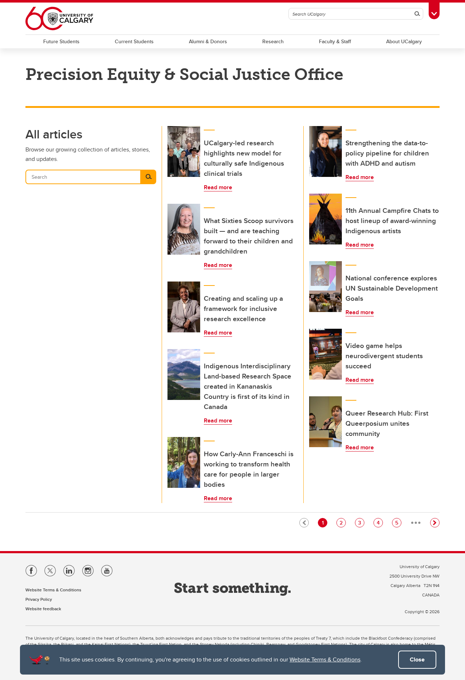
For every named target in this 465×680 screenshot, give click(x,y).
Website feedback (43, 609)
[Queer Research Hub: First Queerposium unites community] (325, 421)
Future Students (61, 41)
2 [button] (342, 522)
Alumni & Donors (208, 41)
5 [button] (398, 522)
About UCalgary (404, 41)
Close (417, 659)
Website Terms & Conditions (325, 659)
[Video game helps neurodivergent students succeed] (325, 354)
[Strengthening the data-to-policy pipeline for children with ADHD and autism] (325, 151)
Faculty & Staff (335, 41)
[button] (435, 522)
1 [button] (324, 522)
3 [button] (361, 522)
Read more (218, 187)
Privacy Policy (38, 599)
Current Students (134, 41)
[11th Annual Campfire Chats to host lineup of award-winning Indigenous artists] (325, 219)
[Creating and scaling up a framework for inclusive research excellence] (183, 307)
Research (273, 41)
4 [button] (379, 522)
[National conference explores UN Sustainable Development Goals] (325, 286)
